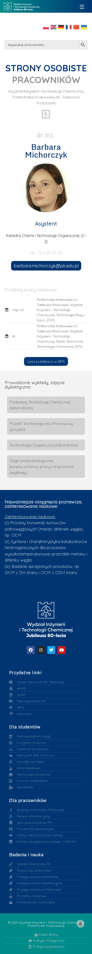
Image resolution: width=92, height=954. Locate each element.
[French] (69, 26)
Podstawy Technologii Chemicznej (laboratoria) (40, 405)
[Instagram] (41, 650)
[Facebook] (31, 650)
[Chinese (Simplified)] (76, 26)
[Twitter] (51, 650)
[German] (61, 26)
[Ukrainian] (84, 26)
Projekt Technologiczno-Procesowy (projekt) (41, 426)
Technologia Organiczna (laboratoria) (44, 445)
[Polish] (46, 26)
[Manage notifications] (80, 924)
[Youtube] (62, 650)
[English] (54, 26)
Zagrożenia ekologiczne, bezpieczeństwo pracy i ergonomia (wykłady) (41, 466)
